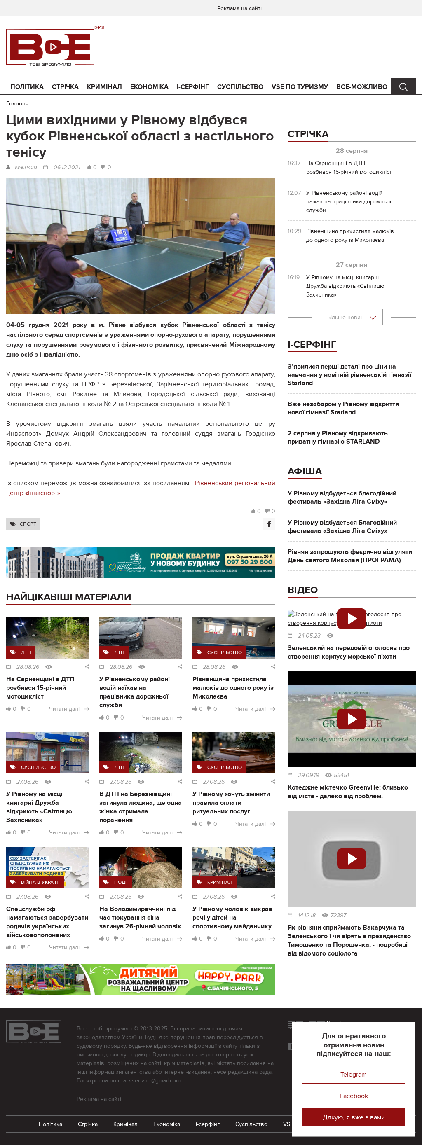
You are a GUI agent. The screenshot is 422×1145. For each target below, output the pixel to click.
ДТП (26, 652)
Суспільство (240, 87)
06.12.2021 (67, 167)
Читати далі (64, 709)
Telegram (353, 1074)
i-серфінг (193, 87)
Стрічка (65, 87)
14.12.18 (307, 915)
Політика (27, 87)
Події (121, 882)
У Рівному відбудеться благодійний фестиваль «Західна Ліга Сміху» (342, 497)
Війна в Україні (40, 882)
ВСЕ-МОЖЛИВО (361, 87)
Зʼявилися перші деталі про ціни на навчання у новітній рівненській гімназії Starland (349, 374)
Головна (17, 103)
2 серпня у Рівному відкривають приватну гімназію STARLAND (338, 437)
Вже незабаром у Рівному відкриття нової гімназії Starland (343, 408)
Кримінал (104, 87)
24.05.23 (309, 636)
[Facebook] (269, 524)
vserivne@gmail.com (155, 1080)
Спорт (28, 524)
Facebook (354, 1096)
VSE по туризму (300, 87)
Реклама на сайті (239, 8)
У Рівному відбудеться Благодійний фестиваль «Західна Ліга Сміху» (342, 527)
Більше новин (346, 317)
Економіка (149, 87)
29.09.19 (308, 775)
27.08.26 (27, 782)
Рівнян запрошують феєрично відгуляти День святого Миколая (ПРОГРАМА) (350, 556)
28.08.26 (27, 667)
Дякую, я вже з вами (354, 1117)
